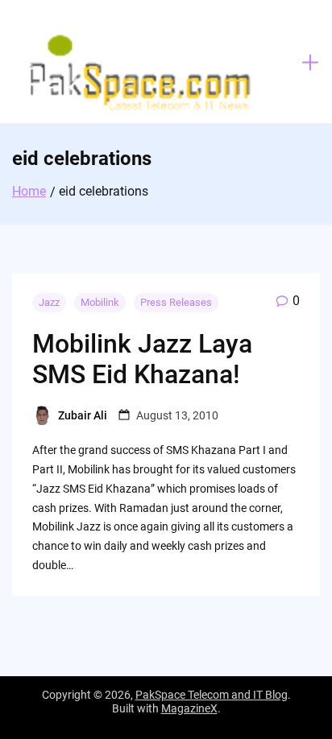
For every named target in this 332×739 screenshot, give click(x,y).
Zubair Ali (82, 415)
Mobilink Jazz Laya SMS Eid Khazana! (142, 359)
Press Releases (176, 302)
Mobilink (100, 302)
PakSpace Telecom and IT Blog (211, 694)
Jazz (49, 302)
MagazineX (189, 708)
